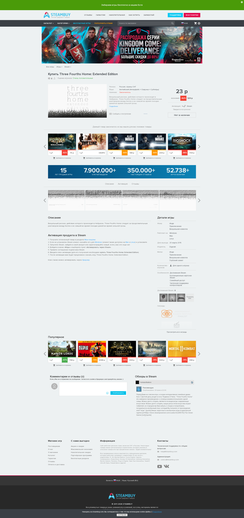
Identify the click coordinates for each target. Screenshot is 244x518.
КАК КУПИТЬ (134, 15)
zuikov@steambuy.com (170, 460)
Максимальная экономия (81, 449)
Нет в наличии (182, 115)
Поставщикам (54, 446)
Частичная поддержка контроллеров (179, 284)
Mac (127, 242)
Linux (133, 242)
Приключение (175, 226)
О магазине (53, 452)
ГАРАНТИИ (100, 15)
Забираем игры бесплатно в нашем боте (122, 5)
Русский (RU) (132, 481)
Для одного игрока (181, 265)
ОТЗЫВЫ (88, 15)
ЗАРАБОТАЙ (149, 15)
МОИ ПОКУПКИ (192, 15)
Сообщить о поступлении (122, 114)
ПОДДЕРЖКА (175, 15)
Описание (109, 184)
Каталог (51, 455)
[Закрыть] (242, 2)
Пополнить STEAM (103, 23)
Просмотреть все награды (177, 332)
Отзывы (135, 184)
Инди (172, 223)
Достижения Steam (178, 273)
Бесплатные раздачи (80, 458)
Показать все (189, 297)
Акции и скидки (77, 446)
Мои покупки (90, 240)
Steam (67, 67)
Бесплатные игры (82, 23)
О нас (50, 449)
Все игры (50, 67)
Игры (59, 67)
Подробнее (113, 106)
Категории (62, 23)
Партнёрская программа (81, 455)
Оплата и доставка (56, 464)
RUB (186, 23)
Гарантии (52, 458)
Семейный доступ (177, 280)
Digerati (173, 247)
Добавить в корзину (63, 158)
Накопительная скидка (81, 452)
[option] (62, 146)
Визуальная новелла (179, 229)
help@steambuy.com (169, 451)
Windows (98, 242)
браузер (86, 260)
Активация (123, 184)
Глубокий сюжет (176, 260)
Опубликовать (118, 393)
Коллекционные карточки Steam (181, 276)
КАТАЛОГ (48, 23)
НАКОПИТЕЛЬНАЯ (117, 15)
